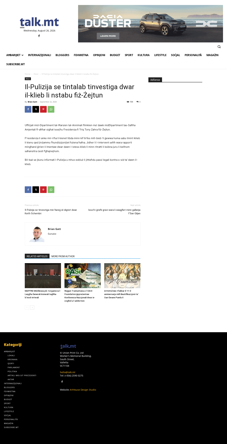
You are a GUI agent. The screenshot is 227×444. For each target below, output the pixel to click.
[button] (219, 47)
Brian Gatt (32, 101)
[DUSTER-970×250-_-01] (150, 23)
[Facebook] (39, 36)
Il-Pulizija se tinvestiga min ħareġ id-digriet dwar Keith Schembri (51, 211)
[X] (35, 109)
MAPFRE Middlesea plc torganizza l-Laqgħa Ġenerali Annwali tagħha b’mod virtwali (43, 294)
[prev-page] (27, 307)
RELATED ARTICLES (37, 256)
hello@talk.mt (67, 372)
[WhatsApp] (51, 109)
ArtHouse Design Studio (83, 389)
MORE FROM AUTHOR (63, 256)
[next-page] (32, 307)
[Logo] (39, 22)
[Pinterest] (43, 109)
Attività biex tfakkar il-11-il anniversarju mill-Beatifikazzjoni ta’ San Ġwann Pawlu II (121, 294)
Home (27, 74)
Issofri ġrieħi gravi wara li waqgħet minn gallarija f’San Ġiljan (114, 211)
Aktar (36, 74)
